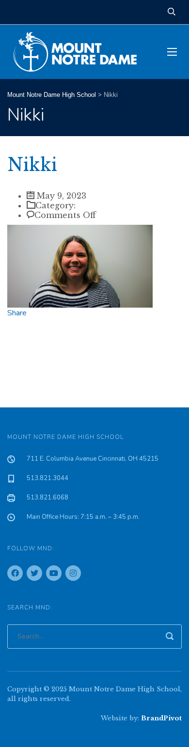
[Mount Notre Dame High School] (80, 52)
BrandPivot (161, 718)
